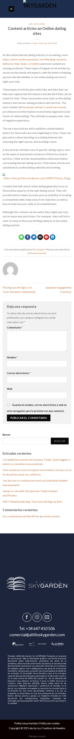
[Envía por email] (40, 237)
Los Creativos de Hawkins (51, 728)
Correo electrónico (18, 373)
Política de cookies (49, 723)
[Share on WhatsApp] (21, 237)
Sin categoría (37, 24)
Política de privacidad (25, 723)
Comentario (14, 327)
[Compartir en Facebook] (27, 237)
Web (9, 388)
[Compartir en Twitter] (34, 237)
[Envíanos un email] (47, 617)
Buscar (6, 434)
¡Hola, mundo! (51, 516)
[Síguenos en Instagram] (36, 617)
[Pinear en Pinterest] (46, 237)
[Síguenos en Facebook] (26, 617)
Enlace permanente (37, 253)
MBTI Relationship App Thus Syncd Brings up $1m (32, 501)
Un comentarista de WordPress (21, 516)
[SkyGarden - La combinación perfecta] (40, 9)
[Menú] (11, 9)
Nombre (12, 357)
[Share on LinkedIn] (52, 237)
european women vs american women (44, 107)
